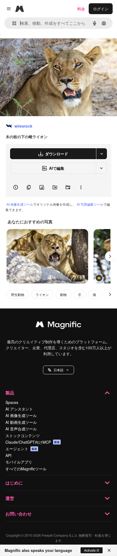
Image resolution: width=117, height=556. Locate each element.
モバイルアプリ (18, 462)
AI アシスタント (19, 409)
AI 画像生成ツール (20, 204)
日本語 (58, 369)
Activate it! (91, 550)
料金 (81, 8)
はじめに (14, 483)
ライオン (42, 294)
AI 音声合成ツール (21, 428)
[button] (58, 370)
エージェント (21, 448)
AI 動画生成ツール (21, 422)
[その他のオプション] (80, 187)
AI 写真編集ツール (90, 204)
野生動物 (17, 294)
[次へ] (110, 256)
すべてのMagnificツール (26, 468)
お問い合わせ (18, 514)
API (8, 455)
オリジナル (37, 47)
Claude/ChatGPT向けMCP (32, 442)
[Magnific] (58, 326)
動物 (63, 294)
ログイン (100, 8)
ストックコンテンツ (22, 435)
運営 (9, 498)
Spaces (11, 402)
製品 (9, 393)
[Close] (109, 550)
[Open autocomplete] (12, 23)
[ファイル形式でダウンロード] (101, 153)
